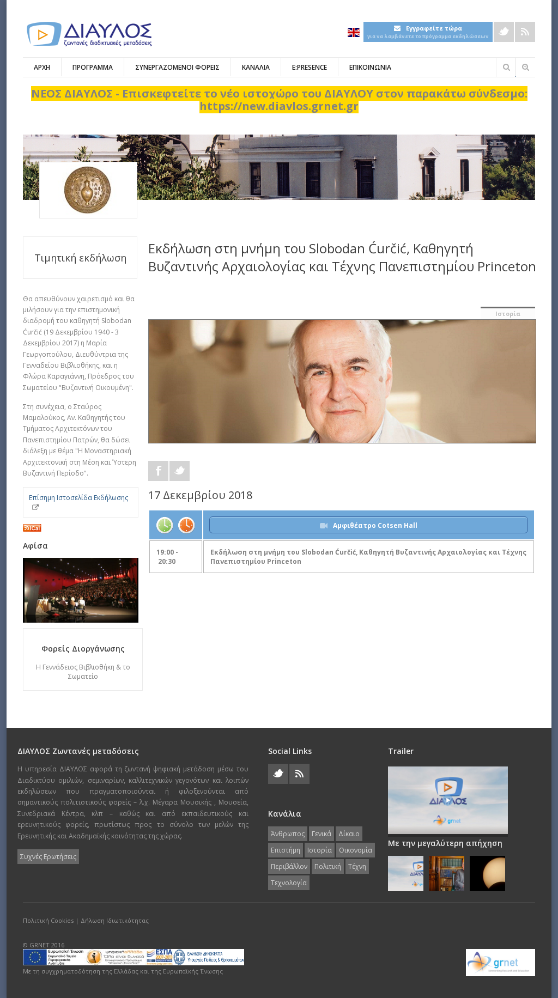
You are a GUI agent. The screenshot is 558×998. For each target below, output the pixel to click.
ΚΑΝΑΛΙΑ (256, 67)
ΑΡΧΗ (42, 67)
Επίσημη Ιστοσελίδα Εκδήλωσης (78, 497)
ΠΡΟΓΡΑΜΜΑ (92, 67)
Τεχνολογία (289, 882)
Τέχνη (357, 866)
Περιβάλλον (289, 866)
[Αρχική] (88, 34)
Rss (525, 31)
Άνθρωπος (288, 833)
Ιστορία (507, 313)
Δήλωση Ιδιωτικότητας (115, 920)
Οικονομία (355, 850)
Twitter (503, 31)
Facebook (158, 471)
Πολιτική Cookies (48, 920)
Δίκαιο (349, 833)
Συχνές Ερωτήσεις (48, 856)
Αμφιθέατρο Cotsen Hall (375, 525)
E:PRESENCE (309, 67)
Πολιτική (327, 866)
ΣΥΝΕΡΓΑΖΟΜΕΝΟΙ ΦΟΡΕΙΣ (177, 67)
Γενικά (321, 833)
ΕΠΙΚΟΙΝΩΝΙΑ (370, 67)
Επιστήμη (285, 850)
